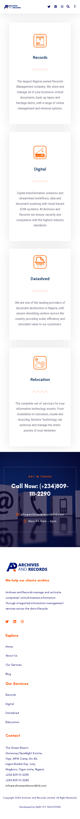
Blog (8, 674)
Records (40, 57)
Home (9, 646)
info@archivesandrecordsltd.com (26, 785)
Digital (40, 169)
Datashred (40, 278)
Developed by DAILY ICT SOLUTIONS (40, 807)
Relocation (40, 379)
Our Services (14, 664)
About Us (11, 655)
